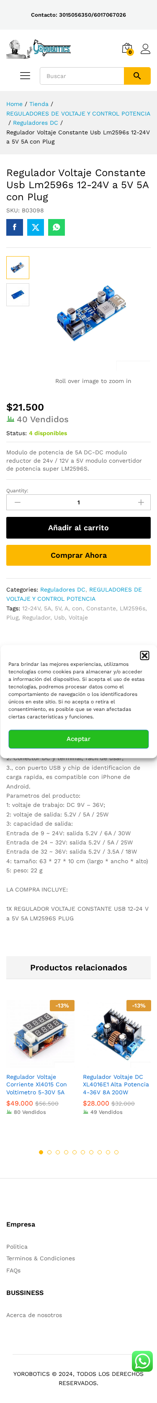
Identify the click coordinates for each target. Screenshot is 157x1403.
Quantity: (17, 490)
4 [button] (66, 1152)
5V (58, 608)
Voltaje (78, 617)
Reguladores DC (62, 589)
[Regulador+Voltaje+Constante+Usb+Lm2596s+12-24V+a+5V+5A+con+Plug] (35, 227)
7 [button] (91, 1152)
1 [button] (41, 1152)
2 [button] (49, 1152)
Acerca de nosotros (34, 1315)
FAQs (13, 1270)
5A (47, 608)
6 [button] (83, 1152)
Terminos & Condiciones (40, 1258)
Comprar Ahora (79, 555)
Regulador (36, 617)
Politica (17, 1246)
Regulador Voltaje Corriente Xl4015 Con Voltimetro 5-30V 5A (36, 1084)
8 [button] (100, 1152)
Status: (16, 433)
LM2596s (132, 608)
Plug (12, 617)
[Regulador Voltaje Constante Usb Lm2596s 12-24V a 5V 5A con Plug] (14, 227)
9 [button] (108, 1152)
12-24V (31, 608)
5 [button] (74, 1152)
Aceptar (78, 739)
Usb (59, 617)
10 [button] (116, 1152)
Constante (101, 608)
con (77, 608)
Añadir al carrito (78, 527)
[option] (40, 1063)
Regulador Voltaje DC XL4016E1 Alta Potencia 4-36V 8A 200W (116, 1084)
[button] (144, 655)
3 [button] (58, 1152)
